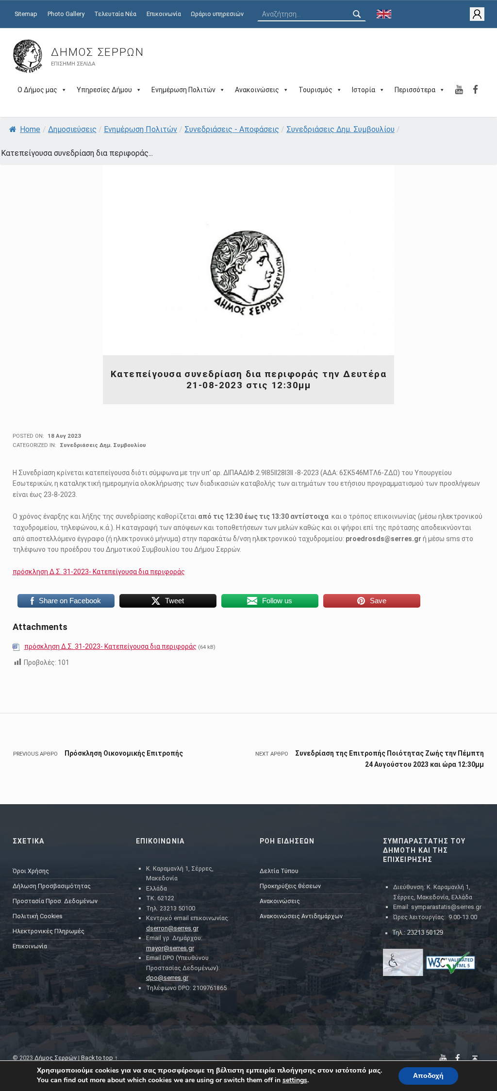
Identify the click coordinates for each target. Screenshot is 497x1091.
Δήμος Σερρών (97, 52)
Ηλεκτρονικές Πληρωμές (48, 931)
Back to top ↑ (99, 1057)
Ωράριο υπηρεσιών (217, 13)
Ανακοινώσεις (257, 90)
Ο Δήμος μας (37, 90)
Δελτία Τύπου (279, 871)
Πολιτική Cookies (38, 916)
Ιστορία (363, 90)
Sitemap (26, 13)
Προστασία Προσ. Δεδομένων (55, 901)
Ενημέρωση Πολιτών (183, 90)
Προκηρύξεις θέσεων (290, 886)
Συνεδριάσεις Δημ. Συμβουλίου (340, 129)
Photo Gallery (66, 13)
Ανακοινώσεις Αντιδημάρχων (301, 916)
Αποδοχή (428, 1075)
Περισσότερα (415, 90)
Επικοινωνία (164, 13)
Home (30, 129)
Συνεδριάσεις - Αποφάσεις (231, 129)
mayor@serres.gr (170, 948)
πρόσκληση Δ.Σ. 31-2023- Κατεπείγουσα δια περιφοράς (99, 572)
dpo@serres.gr (167, 977)
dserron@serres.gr (172, 928)
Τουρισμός (315, 90)
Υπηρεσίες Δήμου (104, 90)
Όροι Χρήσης (31, 871)
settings (294, 1080)
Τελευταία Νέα (115, 13)
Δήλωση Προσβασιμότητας (52, 886)
